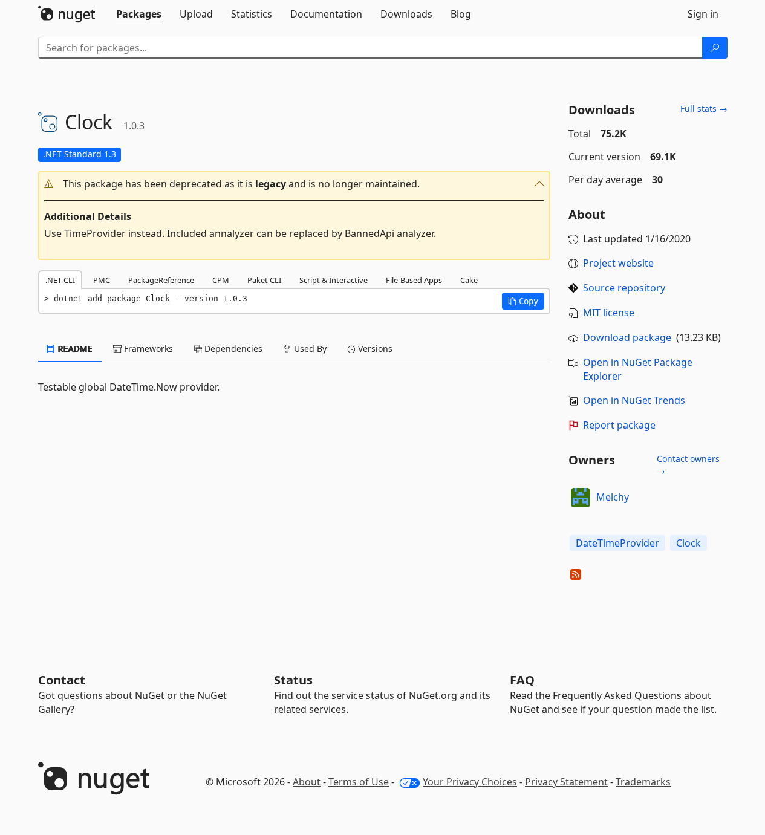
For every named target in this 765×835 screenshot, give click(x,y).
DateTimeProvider (617, 543)
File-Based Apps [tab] (414, 280)
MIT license (608, 312)
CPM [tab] (220, 280)
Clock (688, 543)
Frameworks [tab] (147, 348)
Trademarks (643, 781)
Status (293, 680)
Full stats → (704, 108)
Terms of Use (358, 781)
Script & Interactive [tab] (333, 280)
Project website (618, 263)
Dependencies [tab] (232, 348)
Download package (627, 337)
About (307, 781)
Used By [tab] (309, 348)
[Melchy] (580, 497)
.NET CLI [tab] (60, 280)
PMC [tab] (101, 280)
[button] (294, 184)
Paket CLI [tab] (264, 280)
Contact (61, 680)
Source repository (624, 287)
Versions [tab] (374, 348)
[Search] (715, 48)
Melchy (612, 497)
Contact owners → (688, 464)
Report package (619, 425)
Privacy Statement (566, 781)
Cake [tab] (469, 280)
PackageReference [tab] (161, 280)
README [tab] (74, 348)
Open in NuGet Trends (634, 400)
